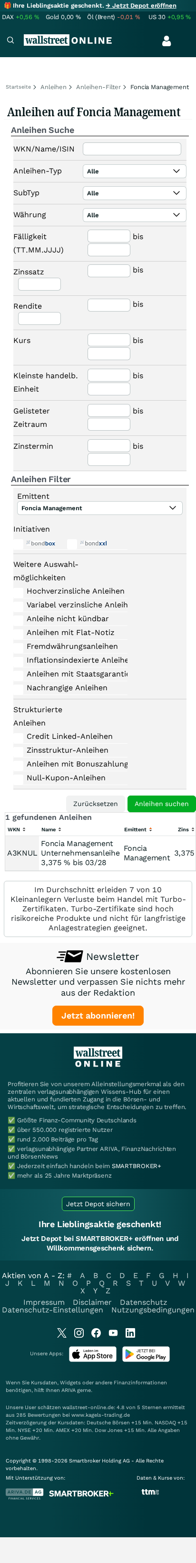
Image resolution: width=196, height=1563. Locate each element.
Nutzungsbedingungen (153, 1309)
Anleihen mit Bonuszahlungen (69, 763)
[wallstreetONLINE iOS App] (93, 1359)
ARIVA (68, 1390)
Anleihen (53, 87)
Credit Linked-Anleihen (69, 736)
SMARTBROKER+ (136, 1166)
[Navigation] (10, 41)
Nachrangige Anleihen (67, 687)
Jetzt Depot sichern (98, 1204)
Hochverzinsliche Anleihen (69, 590)
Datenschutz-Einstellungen (52, 1309)
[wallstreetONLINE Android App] (146, 1359)
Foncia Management (147, 853)
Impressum (44, 1302)
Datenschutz (143, 1302)
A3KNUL (22, 852)
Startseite (18, 87)
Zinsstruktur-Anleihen (67, 750)
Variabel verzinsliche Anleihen (69, 604)
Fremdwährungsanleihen (69, 646)
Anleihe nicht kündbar (68, 618)
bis (138, 236)
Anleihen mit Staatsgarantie (69, 673)
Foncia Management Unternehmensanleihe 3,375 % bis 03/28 (80, 853)
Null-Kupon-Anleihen (66, 777)
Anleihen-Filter (98, 87)
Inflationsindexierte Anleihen (69, 660)
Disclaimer (92, 1302)
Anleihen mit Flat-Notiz (69, 632)
